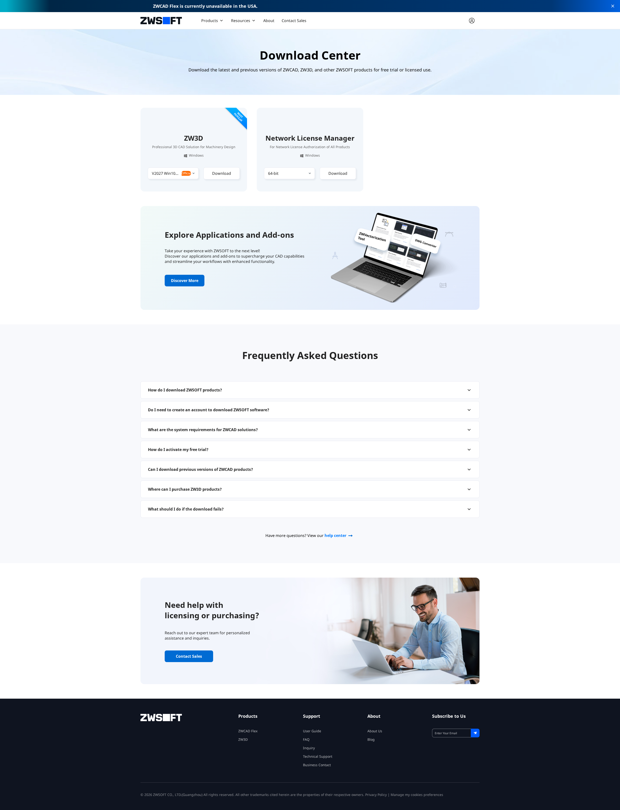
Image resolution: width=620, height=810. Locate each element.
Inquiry (309, 748)
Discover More (184, 280)
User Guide (312, 731)
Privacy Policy (376, 794)
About (268, 20)
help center (335, 535)
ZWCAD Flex (247, 731)
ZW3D (243, 739)
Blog (371, 739)
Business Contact (317, 765)
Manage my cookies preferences (417, 794)
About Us (374, 731)
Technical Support (317, 756)
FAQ (306, 739)
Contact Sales (294, 20)
